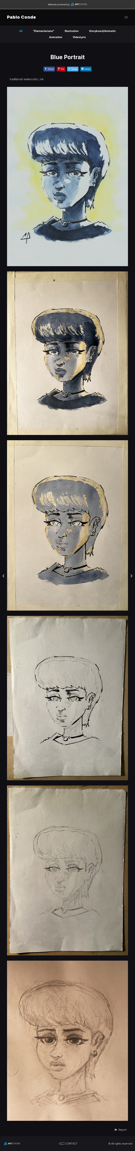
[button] (120, 1129)
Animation (55, 37)
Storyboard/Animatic (102, 30)
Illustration (72, 30)
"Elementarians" (43, 30)
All (20, 30)
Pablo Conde (21, 17)
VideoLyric (79, 37)
